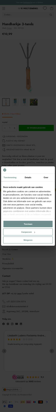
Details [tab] (28, 177)
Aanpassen (26, 232)
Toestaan (28, 224)
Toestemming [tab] (10, 177)
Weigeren (28, 240)
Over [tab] (46, 177)
